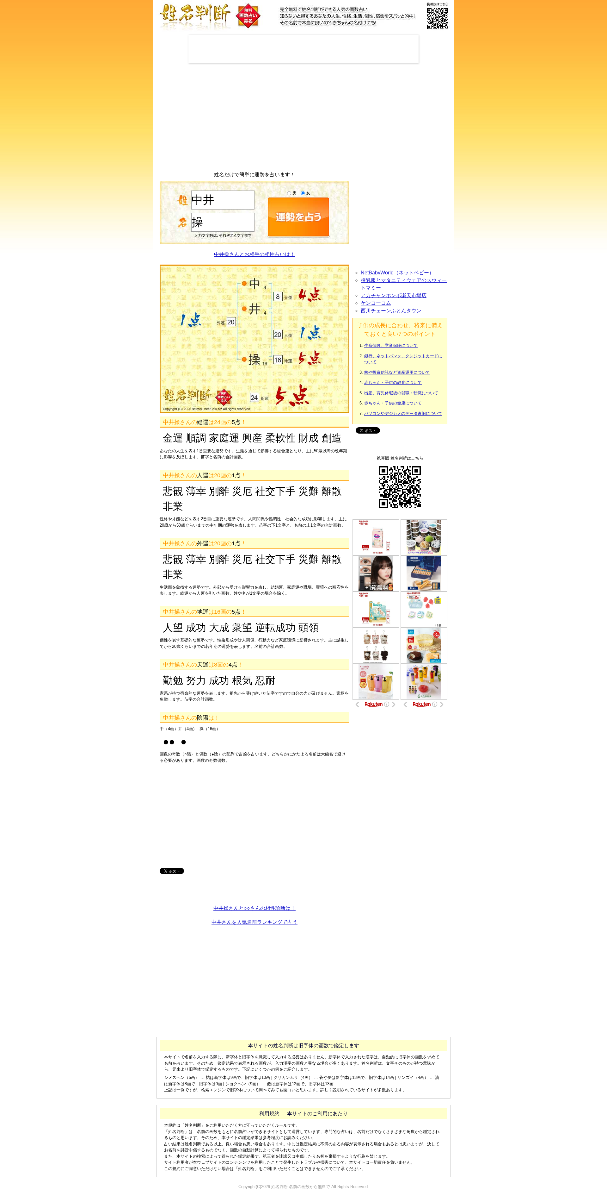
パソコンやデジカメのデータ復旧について (403, 413)
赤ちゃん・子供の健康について (393, 403)
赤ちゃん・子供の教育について (393, 382)
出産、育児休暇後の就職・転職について (401, 393)
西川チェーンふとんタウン (391, 310)
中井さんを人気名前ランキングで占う (254, 922)
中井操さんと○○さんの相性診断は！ (254, 908)
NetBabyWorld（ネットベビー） (397, 272)
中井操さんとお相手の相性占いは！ (254, 254)
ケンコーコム (376, 303)
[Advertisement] (303, 49)
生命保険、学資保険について (391, 345)
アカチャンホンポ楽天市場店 (393, 295)
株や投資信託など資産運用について (397, 372)
